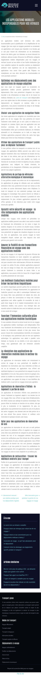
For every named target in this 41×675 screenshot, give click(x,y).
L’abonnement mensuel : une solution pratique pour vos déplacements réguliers (11, 498)
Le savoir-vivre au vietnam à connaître (15, 525)
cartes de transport (22, 98)
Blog (4, 36)
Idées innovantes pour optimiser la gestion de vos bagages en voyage (30, 498)
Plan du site (20, 674)
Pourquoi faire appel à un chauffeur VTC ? (16, 575)
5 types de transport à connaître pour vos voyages (19, 579)
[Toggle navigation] (36, 5)
